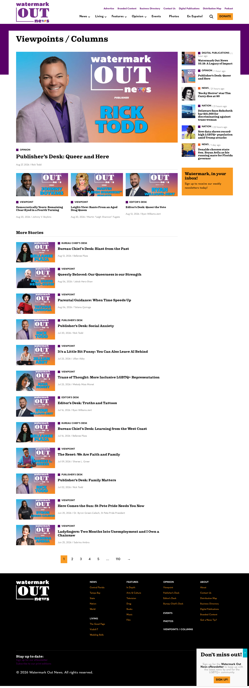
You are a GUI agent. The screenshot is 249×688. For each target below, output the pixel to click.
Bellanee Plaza (81, 256)
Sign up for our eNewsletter (32, 660)
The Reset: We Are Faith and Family (89, 454)
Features (118, 16)
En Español (195, 16)
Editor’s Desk (169, 598)
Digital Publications (189, 8)
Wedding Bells (97, 635)
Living (99, 16)
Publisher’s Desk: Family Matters (87, 480)
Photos (174, 16)
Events (156, 16)
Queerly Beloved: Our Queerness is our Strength (99, 274)
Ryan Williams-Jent (151, 214)
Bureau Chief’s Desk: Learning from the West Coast (102, 429)
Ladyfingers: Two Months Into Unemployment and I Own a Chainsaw (108, 533)
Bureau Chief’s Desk (173, 604)
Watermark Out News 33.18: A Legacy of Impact (215, 62)
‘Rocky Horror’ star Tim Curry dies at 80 (214, 95)
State (92, 598)
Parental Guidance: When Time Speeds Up (94, 300)
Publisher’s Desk (171, 593)
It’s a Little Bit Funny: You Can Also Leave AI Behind (103, 351)
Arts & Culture (134, 593)
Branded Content (127, 8)
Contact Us (169, 8)
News (83, 16)
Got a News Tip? (208, 620)
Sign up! (222, 680)
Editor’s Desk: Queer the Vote (146, 207)
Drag (129, 604)
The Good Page (97, 624)
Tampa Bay (95, 593)
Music (129, 615)
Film (129, 620)
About (204, 582)
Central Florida (97, 588)
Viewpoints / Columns (178, 629)
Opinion (137, 16)
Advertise (109, 8)
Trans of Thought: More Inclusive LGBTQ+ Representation (109, 377)
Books (129, 609)
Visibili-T (94, 629)
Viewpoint (168, 588)
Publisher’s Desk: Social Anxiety (86, 326)
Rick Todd (37, 165)
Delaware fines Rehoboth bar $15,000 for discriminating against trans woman (215, 115)
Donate (225, 16)
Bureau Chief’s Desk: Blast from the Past (93, 249)
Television (131, 598)
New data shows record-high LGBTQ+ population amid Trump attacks (215, 134)
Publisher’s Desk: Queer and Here (62, 156)
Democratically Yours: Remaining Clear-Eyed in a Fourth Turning (39, 209)
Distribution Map (212, 8)
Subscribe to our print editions (33, 664)
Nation (93, 604)
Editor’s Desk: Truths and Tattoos (87, 403)
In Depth (131, 588)
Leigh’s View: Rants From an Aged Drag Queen (94, 209)
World (93, 609)
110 (118, 559)
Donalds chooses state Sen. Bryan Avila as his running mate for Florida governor (215, 154)
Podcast (229, 8)
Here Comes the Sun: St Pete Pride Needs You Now (101, 506)
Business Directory (150, 8)
